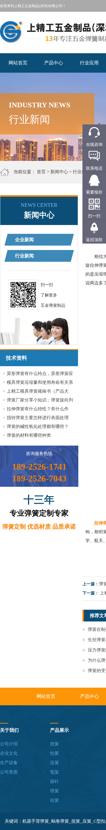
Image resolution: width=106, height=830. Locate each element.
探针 (54, 781)
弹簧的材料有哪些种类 (29, 435)
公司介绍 (9, 743)
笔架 (54, 772)
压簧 (54, 762)
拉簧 (54, 800)
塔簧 (54, 791)
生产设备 (9, 762)
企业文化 (9, 753)
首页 (41, 171)
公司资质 (9, 772)
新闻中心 (59, 171)
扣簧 (54, 753)
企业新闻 (24, 239)
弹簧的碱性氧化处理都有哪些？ (38, 426)
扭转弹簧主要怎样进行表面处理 (38, 417)
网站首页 (18, 62)
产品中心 (53, 62)
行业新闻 (81, 171)
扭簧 (54, 743)
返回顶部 (94, 240)
